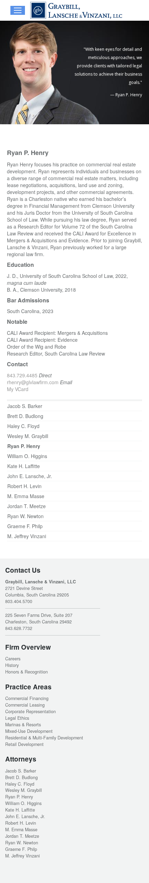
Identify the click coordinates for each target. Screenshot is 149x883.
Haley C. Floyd (23, 426)
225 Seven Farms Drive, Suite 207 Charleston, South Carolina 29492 (38, 618)
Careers (12, 659)
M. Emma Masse (25, 496)
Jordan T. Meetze (26, 506)
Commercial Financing (27, 698)
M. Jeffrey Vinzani (26, 536)
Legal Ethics (17, 718)
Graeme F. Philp (25, 526)
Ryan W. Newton (25, 516)
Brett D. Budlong (25, 416)
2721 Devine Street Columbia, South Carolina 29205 (37, 591)
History (12, 665)
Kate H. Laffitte (23, 466)
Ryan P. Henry (23, 446)
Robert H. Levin (24, 486)
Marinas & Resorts (23, 724)
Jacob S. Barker (24, 405)
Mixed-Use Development (29, 731)
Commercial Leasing (25, 705)
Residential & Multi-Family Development (44, 738)
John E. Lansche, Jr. (29, 476)
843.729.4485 (22, 375)
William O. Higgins (27, 456)
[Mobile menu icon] (17, 10)
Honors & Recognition (26, 672)
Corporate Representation (30, 711)
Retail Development (24, 744)
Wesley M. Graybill (27, 436)
